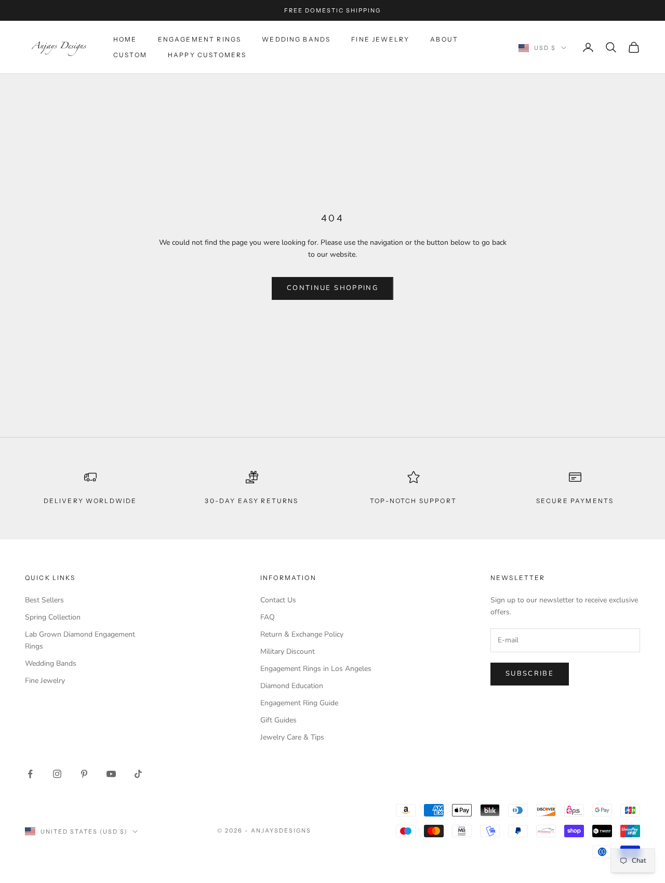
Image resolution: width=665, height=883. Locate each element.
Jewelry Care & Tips (292, 737)
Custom (130, 55)
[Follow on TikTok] (138, 774)
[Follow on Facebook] (30, 774)
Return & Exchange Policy (301, 634)
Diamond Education (291, 686)
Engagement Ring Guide (299, 703)
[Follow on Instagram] (57, 774)
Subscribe (530, 673)
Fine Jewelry (380, 39)
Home (125, 39)
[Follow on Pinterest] (84, 774)
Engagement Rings (200, 39)
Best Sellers (44, 600)
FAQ (267, 617)
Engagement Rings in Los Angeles (315, 669)
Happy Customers (207, 55)
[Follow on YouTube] (111, 774)
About (444, 39)
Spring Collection (53, 617)
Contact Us (278, 600)
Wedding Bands (296, 39)
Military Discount (287, 651)
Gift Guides (278, 720)
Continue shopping (332, 288)
